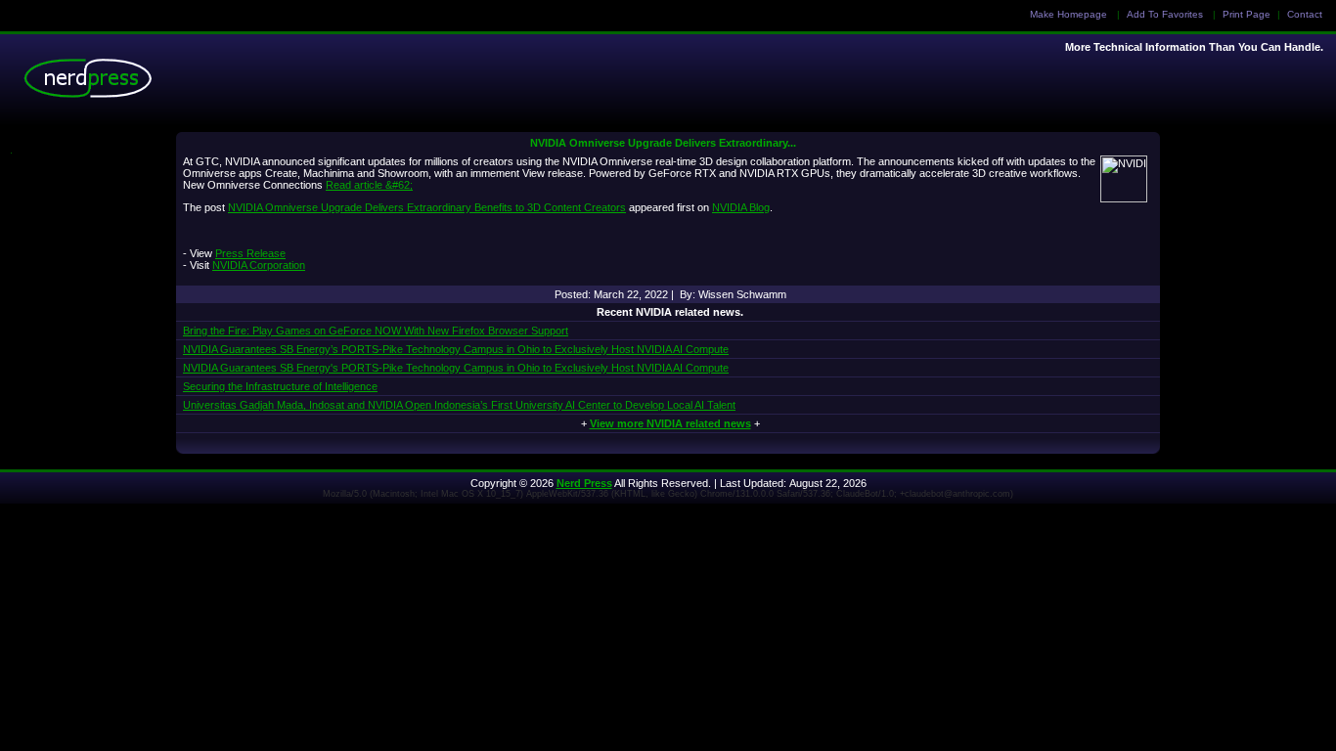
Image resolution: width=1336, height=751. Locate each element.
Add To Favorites (1165, 14)
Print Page (1246, 14)
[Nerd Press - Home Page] (93, 83)
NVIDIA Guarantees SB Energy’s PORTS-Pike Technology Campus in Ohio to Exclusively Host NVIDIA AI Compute (456, 349)
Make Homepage (1068, 14)
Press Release (250, 253)
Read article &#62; (369, 185)
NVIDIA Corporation (258, 265)
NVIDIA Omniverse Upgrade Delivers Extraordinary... (663, 143)
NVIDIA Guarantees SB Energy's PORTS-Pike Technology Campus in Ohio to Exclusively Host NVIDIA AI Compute (456, 368)
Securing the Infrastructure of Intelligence (280, 386)
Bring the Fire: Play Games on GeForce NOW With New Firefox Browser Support (375, 330)
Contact (1304, 14)
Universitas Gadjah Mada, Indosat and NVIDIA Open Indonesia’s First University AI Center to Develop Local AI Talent (459, 405)
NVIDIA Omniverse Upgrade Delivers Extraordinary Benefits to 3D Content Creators (427, 207)
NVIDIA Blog (741, 207)
